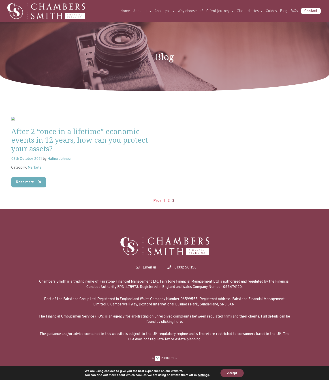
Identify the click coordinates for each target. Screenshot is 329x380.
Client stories (248, 11)
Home (125, 11)
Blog (283, 11)
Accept (232, 373)
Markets (34, 167)
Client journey (218, 11)
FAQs (294, 11)
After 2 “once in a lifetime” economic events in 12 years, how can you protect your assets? (79, 140)
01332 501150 (185, 267)
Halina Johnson (59, 159)
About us (140, 11)
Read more (25, 182)
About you (162, 11)
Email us (149, 267)
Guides (271, 11)
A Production (164, 358)
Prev (157, 201)
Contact (310, 11)
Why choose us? (190, 11)
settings (203, 375)
